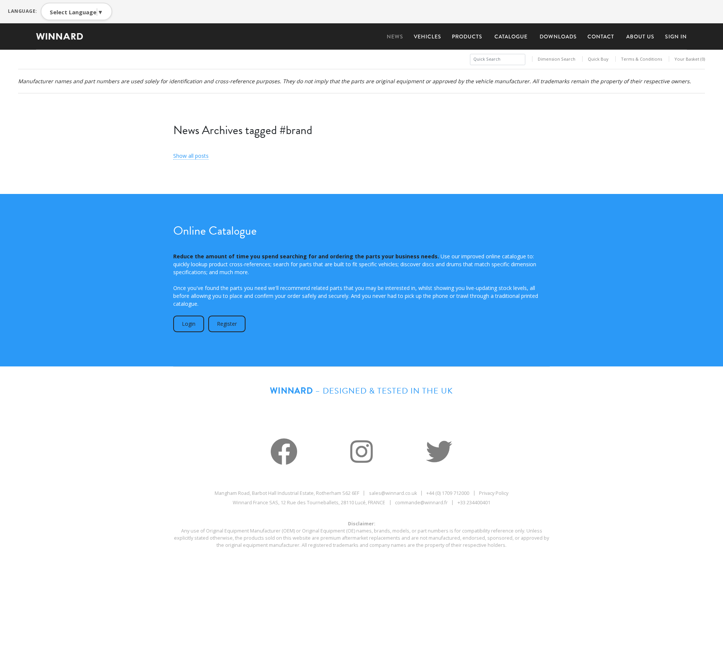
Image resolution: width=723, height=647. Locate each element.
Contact (600, 36)
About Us (640, 36)
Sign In (676, 36)
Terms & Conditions (641, 59)
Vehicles (427, 36)
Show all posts (191, 155)
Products (467, 36)
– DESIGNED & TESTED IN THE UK (361, 391)
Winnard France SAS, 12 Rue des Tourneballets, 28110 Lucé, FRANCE (309, 502)
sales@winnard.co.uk (393, 493)
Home (62, 36)
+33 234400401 (474, 502)
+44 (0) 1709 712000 (447, 493)
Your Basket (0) (689, 59)
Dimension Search (556, 59)
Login (188, 323)
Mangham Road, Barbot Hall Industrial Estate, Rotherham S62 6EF (287, 493)
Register (227, 323)
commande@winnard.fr (421, 502)
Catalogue (511, 36)
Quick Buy (598, 59)
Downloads (558, 36)
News (395, 36)
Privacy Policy (493, 493)
